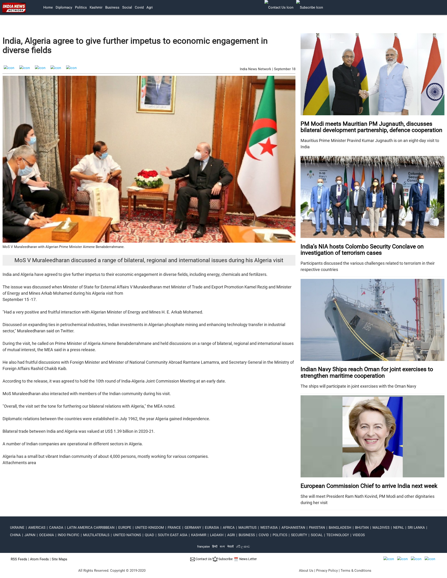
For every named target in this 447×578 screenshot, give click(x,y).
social (127, 7)
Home (48, 7)
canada (56, 527)
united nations (127, 535)
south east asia (172, 535)
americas (36, 527)
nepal (398, 527)
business (112, 7)
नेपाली (230, 546)
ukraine (17, 527)
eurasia (212, 527)
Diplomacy (64, 7)
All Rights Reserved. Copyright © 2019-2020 (112, 570)
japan (29, 535)
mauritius (247, 527)
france (174, 527)
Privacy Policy (327, 570)
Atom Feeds (39, 559)
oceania (46, 535)
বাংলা (223, 546)
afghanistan (293, 527)
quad (149, 535)
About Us (306, 570)
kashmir (96, 7)
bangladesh (340, 527)
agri (149, 7)
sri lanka (416, 527)
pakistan (317, 527)
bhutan (362, 527)
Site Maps (59, 559)
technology (337, 535)
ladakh (217, 535)
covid (139, 7)
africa (229, 527)
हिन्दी (214, 546)
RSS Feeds (19, 559)
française (203, 546)
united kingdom (149, 527)
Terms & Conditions (356, 570)
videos (359, 535)
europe (124, 527)
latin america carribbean (91, 527)
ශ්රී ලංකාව (243, 546)
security (299, 535)
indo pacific (68, 535)
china (15, 535)
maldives (380, 527)
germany (193, 527)
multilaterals (96, 535)
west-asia (269, 527)
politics (81, 7)
